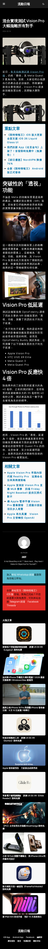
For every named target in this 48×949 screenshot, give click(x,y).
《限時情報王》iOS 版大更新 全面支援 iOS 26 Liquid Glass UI (26, 138)
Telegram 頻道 (17, 601)
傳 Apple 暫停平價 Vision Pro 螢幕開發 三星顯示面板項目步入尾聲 (24, 505)
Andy (24, 556)
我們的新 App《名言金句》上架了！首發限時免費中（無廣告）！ (25, 151)
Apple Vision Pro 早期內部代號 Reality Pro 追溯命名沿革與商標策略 (24, 476)
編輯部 (39, 937)
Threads (11, 605)
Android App (18, 937)
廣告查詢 (11, 941)
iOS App (6, 937)
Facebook (33, 601)
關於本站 (36, 941)
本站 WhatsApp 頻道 (23, 574)
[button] (4, 3)
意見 (19, 941)
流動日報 (24, 4)
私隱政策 (27, 941)
